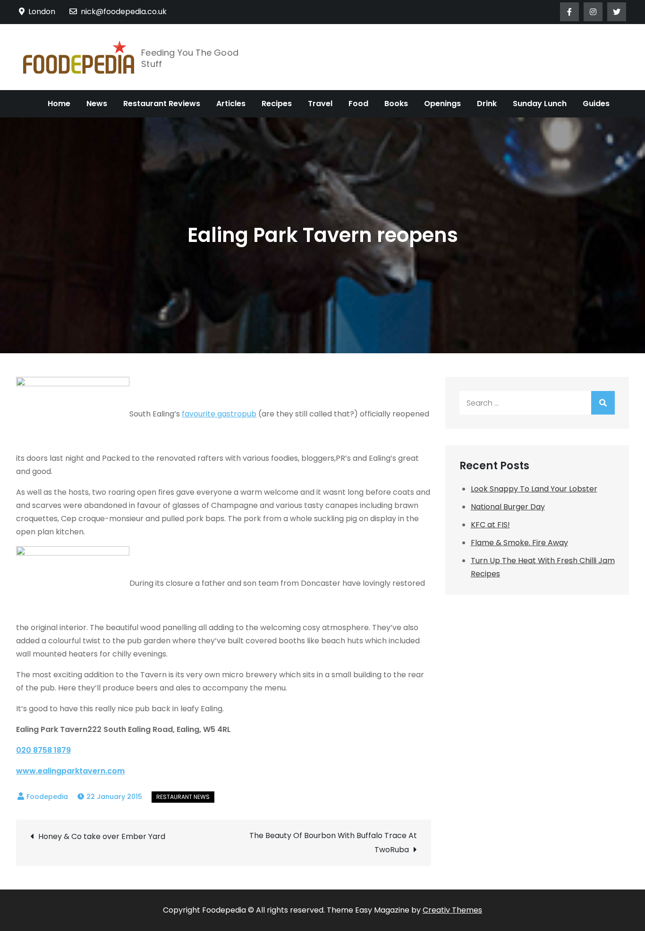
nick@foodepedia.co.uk (124, 11)
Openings (442, 103)
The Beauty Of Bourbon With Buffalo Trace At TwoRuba (332, 842)
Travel (320, 103)
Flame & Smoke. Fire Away (519, 542)
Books (396, 103)
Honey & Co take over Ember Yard (101, 836)
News (96, 103)
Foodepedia (47, 796)
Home (59, 103)
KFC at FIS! (490, 524)
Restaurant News (183, 797)
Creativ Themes (452, 910)
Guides (596, 103)
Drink (487, 103)
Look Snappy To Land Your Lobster (534, 488)
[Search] (603, 403)
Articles (231, 103)
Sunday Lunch (540, 103)
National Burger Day (508, 506)
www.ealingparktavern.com (70, 770)
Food (358, 103)
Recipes (277, 103)
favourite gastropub (219, 413)
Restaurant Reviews (161, 103)
